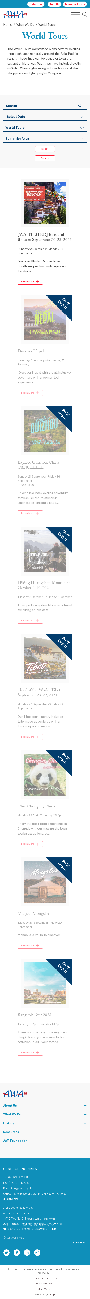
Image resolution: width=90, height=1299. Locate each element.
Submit (45, 158)
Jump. (51, 1294)
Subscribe (79, 1242)
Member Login (75, 4)
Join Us (54, 4)
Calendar (35, 4)
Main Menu (44, 1289)
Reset (44, 148)
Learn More (27, 281)
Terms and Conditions (44, 1278)
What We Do (25, 24)
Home (7, 24)
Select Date (16, 116)
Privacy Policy (44, 1283)
